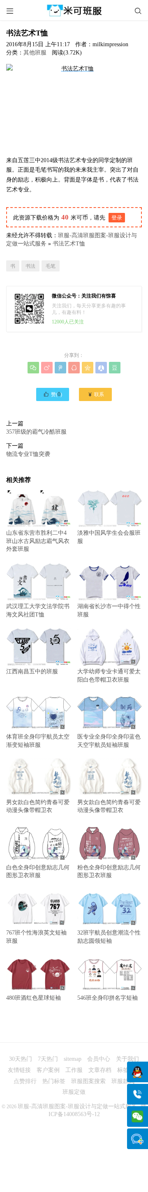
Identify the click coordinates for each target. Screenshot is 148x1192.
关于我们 (127, 1059)
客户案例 (48, 1070)
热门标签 (53, 1081)
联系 (95, 394)
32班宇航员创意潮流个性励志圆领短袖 (109, 937)
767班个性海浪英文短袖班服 (36, 937)
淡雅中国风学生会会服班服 (109, 537)
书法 (30, 266)
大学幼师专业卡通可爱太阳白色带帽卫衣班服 (109, 675)
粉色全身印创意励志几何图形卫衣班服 (109, 871)
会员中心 (98, 1059)
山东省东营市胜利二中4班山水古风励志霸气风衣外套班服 (37, 541)
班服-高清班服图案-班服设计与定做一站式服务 (77, 1106)
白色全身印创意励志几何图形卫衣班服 (37, 871)
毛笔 (51, 266)
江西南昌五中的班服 (32, 671)
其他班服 (34, 53)
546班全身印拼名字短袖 (107, 998)
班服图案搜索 (88, 1081)
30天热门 (20, 1059)
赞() (52, 394)
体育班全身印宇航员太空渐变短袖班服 (37, 741)
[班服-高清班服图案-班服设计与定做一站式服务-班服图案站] (74, 10)
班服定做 (74, 1092)
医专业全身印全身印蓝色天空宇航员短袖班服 (109, 741)
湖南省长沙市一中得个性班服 (109, 610)
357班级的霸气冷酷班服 (36, 432)
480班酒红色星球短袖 (33, 998)
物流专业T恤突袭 (28, 454)
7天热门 (48, 1059)
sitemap (72, 1059)
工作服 (74, 1070)
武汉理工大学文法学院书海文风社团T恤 (37, 610)
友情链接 (19, 1070)
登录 (116, 218)
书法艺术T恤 (69, 244)
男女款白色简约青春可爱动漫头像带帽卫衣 (37, 806)
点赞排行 (25, 1081)
